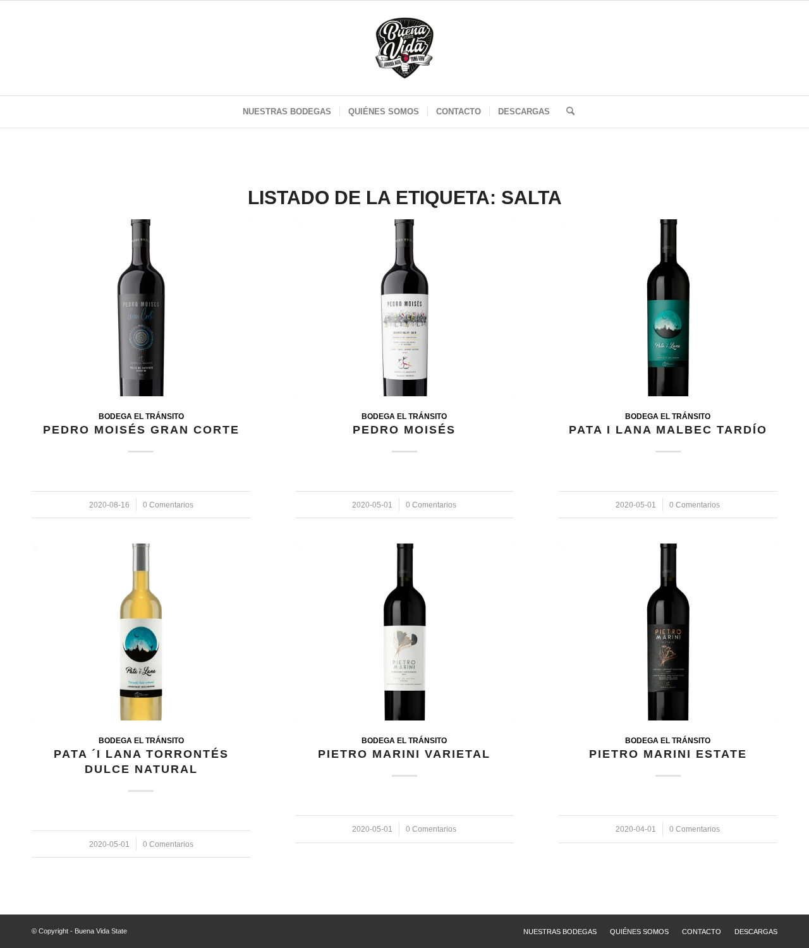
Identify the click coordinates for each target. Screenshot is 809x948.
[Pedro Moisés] (404, 307)
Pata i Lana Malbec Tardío (668, 429)
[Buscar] (566, 112)
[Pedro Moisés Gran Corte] (141, 307)
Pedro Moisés (404, 429)
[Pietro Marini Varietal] (404, 632)
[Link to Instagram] (761, 51)
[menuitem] (286, 112)
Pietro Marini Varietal (404, 754)
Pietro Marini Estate (668, 754)
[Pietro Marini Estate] (668, 632)
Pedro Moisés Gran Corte (141, 429)
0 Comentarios (168, 505)
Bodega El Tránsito (141, 416)
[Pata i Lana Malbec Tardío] (668, 307)
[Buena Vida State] (404, 48)
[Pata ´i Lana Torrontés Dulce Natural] (141, 632)
